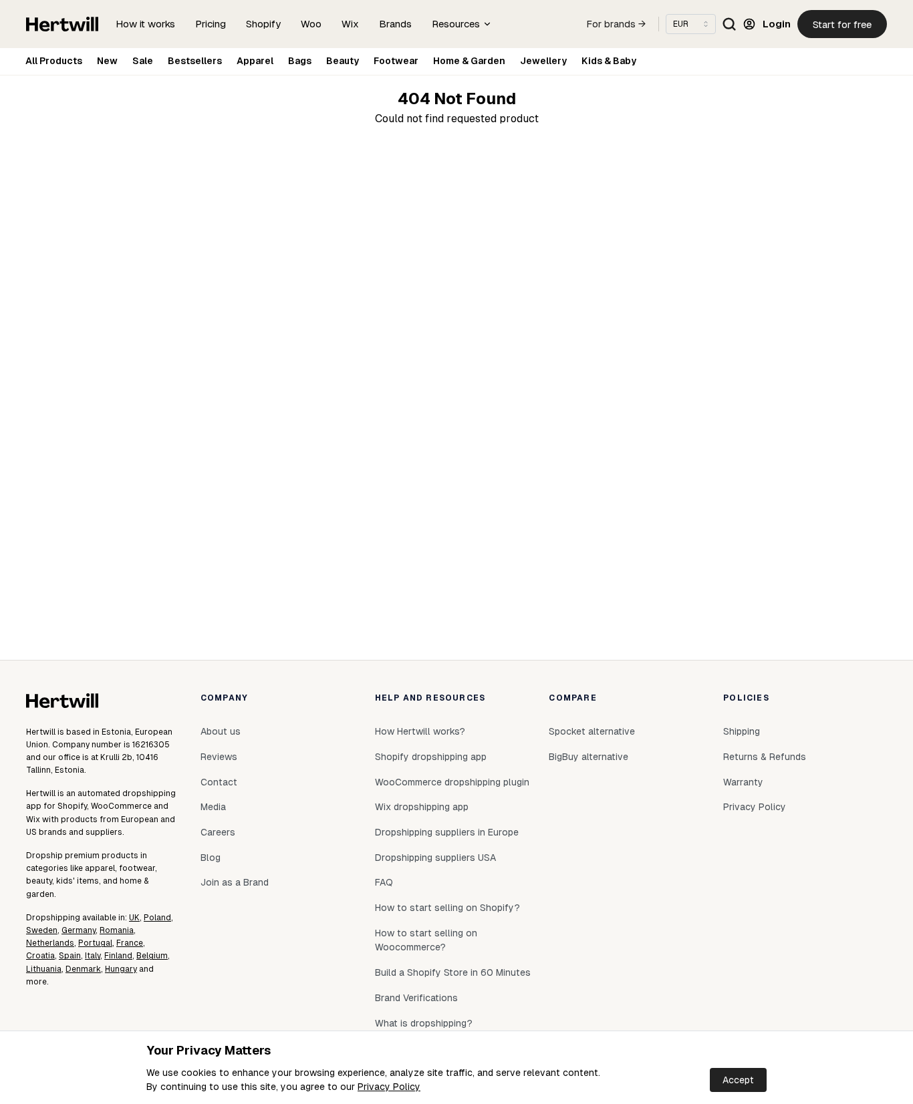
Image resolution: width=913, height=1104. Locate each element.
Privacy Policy (389, 1086)
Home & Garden (469, 60)
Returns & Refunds (764, 756)
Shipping (741, 731)
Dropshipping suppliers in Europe (447, 832)
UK (134, 917)
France (129, 943)
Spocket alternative (592, 731)
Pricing (210, 23)
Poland (157, 917)
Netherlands (50, 943)
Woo (311, 23)
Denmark (83, 969)
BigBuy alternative (588, 756)
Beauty (342, 60)
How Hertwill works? (420, 731)
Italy (92, 955)
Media (213, 806)
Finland (118, 955)
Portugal (95, 943)
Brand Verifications (416, 997)
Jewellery (543, 60)
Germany (78, 930)
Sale (142, 60)
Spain (70, 955)
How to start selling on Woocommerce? (426, 940)
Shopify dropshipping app (431, 756)
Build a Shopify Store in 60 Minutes (453, 972)
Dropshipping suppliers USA (435, 857)
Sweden (41, 930)
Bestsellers (195, 60)
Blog (211, 857)
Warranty (743, 782)
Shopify (263, 23)
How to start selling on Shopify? (447, 907)
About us (221, 731)
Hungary (121, 969)
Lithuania (43, 969)
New (107, 60)
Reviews (219, 756)
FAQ (384, 882)
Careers (218, 832)
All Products (53, 60)
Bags (299, 60)
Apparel (255, 60)
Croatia (40, 955)
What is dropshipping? (424, 1023)
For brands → (616, 24)
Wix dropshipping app (422, 806)
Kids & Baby (608, 60)
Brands (395, 23)
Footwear (396, 60)
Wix (350, 23)
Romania (117, 930)
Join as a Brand (235, 882)
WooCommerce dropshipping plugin (452, 782)
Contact (219, 782)
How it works (145, 23)
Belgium (152, 955)
